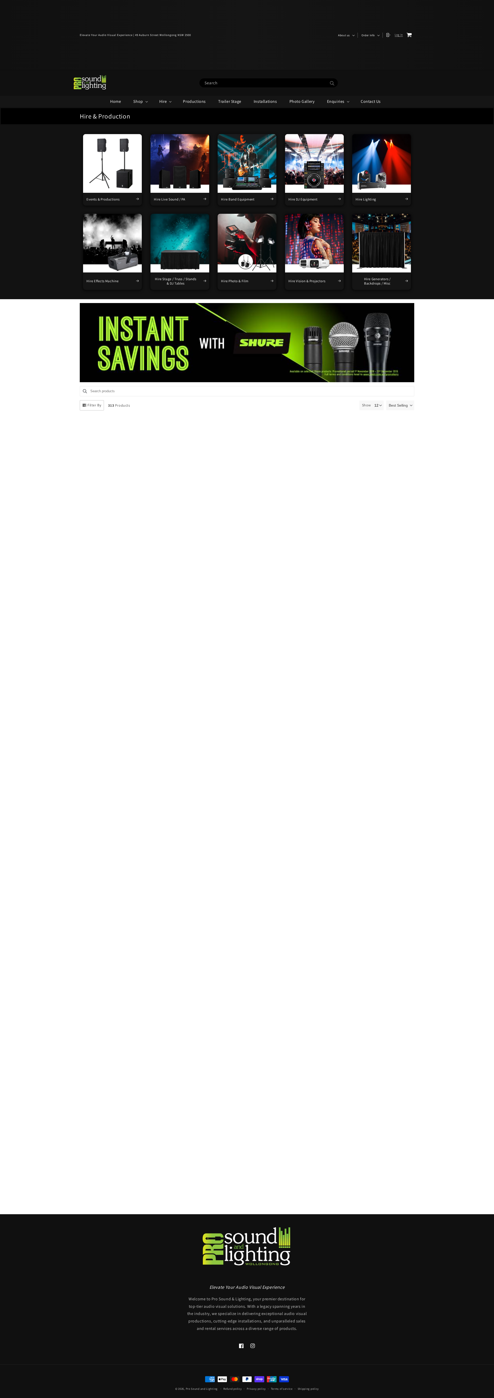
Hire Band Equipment (237, 199)
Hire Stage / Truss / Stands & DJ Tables (175, 281)
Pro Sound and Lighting (202, 1389)
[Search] (332, 83)
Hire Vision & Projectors (306, 281)
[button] (346, 35)
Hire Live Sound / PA (169, 199)
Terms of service (282, 1389)
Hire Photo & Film (234, 281)
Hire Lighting (366, 199)
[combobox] (268, 82)
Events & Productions (103, 199)
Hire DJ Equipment (302, 199)
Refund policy (232, 1389)
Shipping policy (308, 1389)
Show (366, 405)
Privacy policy (256, 1389)
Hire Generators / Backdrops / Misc (377, 281)
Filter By (94, 405)
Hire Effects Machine (102, 281)
